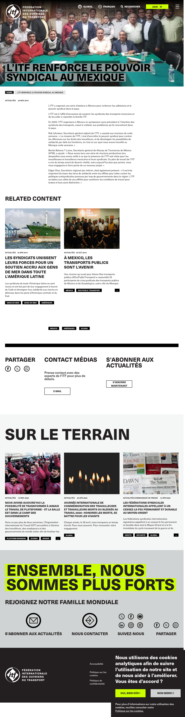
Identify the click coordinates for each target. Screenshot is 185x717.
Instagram (131, 625)
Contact (89, 622)
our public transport (89, 290)
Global (84, 328)
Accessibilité (96, 663)
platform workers (16, 538)
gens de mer (13, 302)
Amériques (46, 302)
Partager (20, 359)
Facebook (131, 616)
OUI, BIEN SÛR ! (130, 693)
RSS (140, 625)
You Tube (140, 616)
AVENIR (45, 538)
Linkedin (122, 625)
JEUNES (34, 538)
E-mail (57, 391)
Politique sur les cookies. (129, 711)
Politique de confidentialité (97, 682)
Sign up (33, 622)
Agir (155, 6)
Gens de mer (30, 302)
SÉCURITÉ (140, 535)
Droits (128, 535)
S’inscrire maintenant (119, 384)
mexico (69, 290)
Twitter (122, 616)
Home (9, 92)
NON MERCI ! (165, 693)
